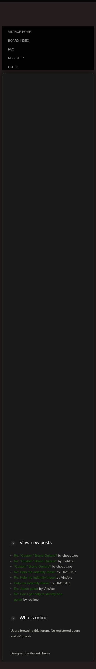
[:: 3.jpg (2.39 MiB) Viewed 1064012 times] (20, 206)
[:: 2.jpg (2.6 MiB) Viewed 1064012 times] (20, 215)
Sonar (74, 133)
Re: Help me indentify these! (35, 572)
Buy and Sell (41, 85)
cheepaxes (34, 95)
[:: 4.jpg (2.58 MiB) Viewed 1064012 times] (20, 198)
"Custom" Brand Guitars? (32, 566)
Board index (17, 85)
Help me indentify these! (32, 583)
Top (81, 233)
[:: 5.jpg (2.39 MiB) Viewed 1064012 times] (20, 189)
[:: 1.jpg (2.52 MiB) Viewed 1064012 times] (20, 224)
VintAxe (50, 95)
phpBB (31, 272)
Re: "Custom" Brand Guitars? (35, 555)
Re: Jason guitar (26, 588)
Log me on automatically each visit (37, 508)
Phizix (63, 95)
